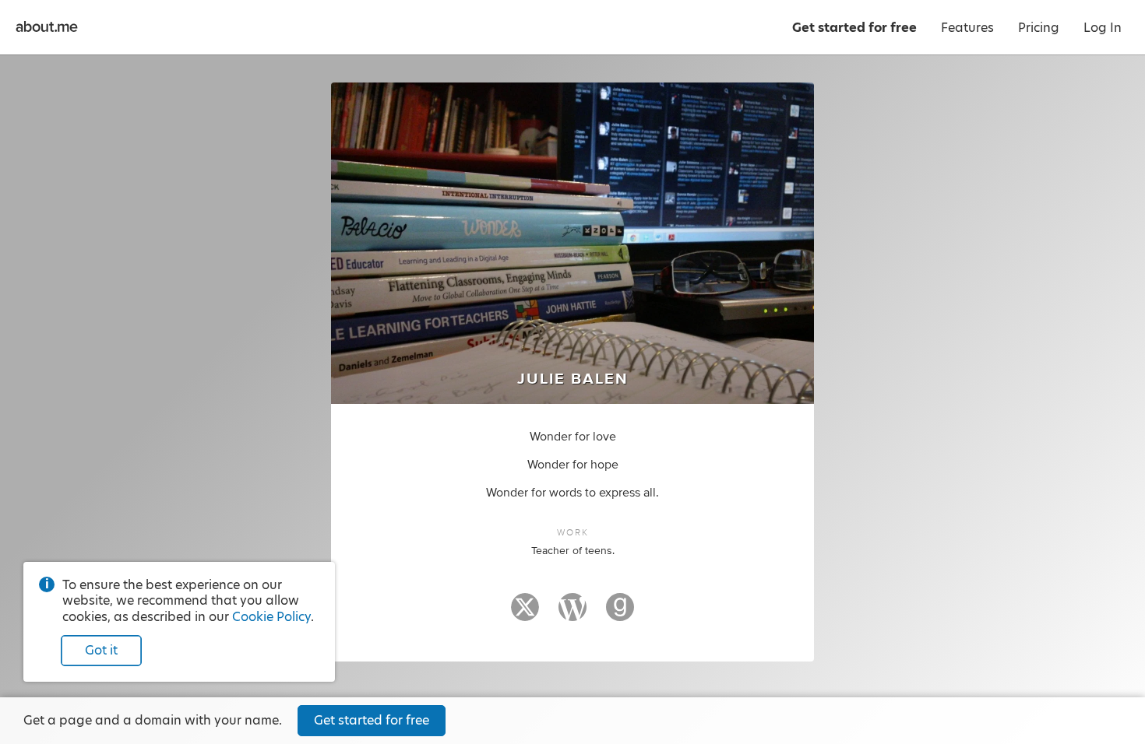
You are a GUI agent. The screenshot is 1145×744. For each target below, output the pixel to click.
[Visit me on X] (525, 614)
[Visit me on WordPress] (572, 614)
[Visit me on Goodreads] (620, 614)
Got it (101, 650)
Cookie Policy (271, 617)
